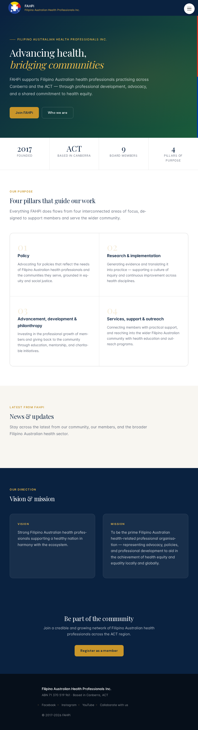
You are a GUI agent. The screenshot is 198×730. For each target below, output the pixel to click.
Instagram (69, 705)
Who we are (57, 112)
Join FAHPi (24, 112)
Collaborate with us (114, 705)
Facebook (49, 705)
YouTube (88, 705)
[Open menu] (189, 8)
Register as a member (99, 650)
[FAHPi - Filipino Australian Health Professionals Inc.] (14, 8)
